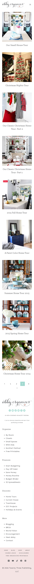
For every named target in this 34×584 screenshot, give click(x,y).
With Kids (10, 445)
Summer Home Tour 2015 (17, 293)
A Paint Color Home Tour (17, 253)
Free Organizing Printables (17, 555)
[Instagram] (9, 561)
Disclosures (24, 553)
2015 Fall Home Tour (17, 212)
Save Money (11, 472)
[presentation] (17, 27)
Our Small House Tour (17, 45)
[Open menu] (30, 4)
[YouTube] (13, 561)
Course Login (10, 553)
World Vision (11, 531)
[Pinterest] (25, 561)
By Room (10, 435)
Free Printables (12, 451)
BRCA (8, 527)
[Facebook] (21, 561)
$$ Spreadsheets (13, 482)
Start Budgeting (13, 466)
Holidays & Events (14, 510)
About (27, 550)
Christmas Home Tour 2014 (17, 373)
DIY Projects (11, 506)
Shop (20, 550)
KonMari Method (13, 448)
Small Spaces (11, 441)
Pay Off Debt (12, 469)
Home (6, 550)
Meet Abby (11, 537)
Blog (13, 550)
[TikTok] (17, 561)
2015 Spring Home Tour (17, 333)
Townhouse (11, 503)
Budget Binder (12, 479)
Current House (12, 500)
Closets (9, 438)
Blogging (10, 524)
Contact (9, 540)
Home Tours (11, 497)
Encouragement (13, 534)
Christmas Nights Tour (17, 85)
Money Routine (12, 476)
